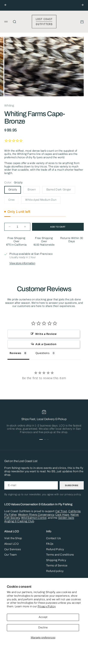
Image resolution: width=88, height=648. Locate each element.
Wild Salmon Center (34, 517)
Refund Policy (55, 549)
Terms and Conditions (60, 554)
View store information (22, 263)
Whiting (9, 105)
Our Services (12, 549)
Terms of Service (56, 565)
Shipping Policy (56, 560)
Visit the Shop (13, 538)
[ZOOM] (82, 90)
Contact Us (53, 538)
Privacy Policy (47, 606)
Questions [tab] (42, 353)
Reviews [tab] (15, 353)
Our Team (10, 554)
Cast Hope (62, 514)
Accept (43, 617)
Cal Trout (61, 511)
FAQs (49, 543)
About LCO (11, 543)
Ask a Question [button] (45, 344)
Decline (43, 627)
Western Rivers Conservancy (36, 514)
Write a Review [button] (46, 334)
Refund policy (54, 571)
